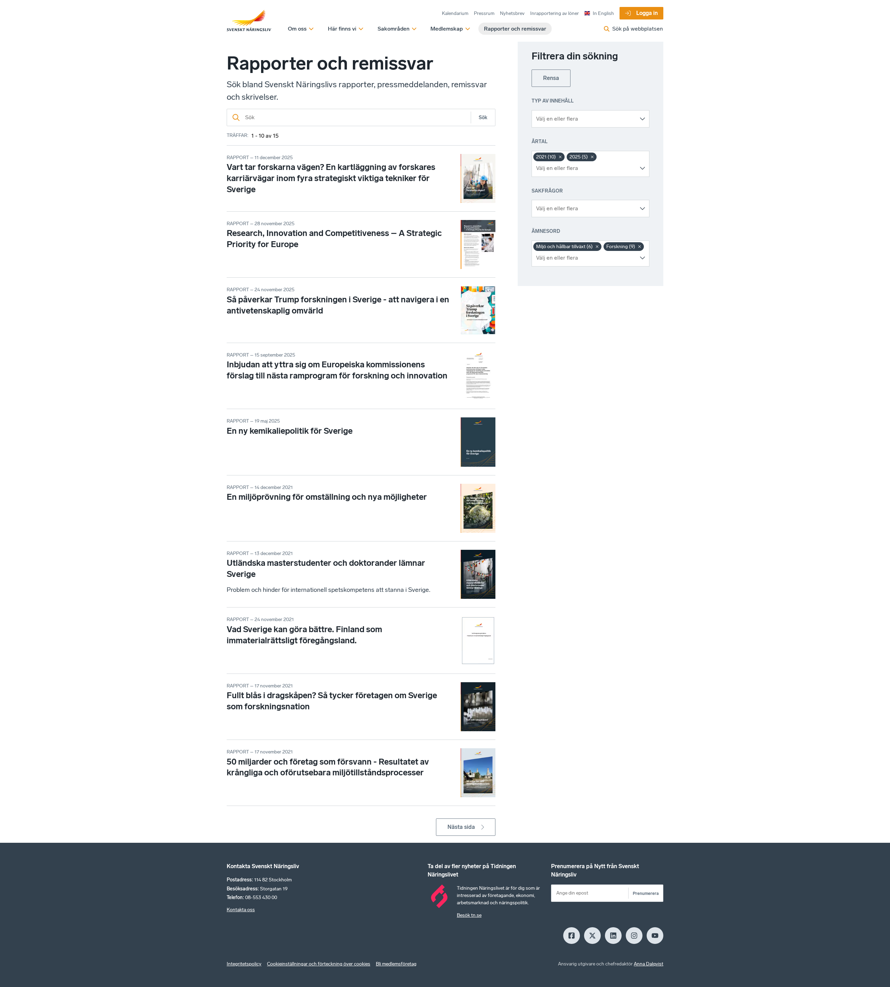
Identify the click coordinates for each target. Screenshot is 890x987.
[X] (592, 935)
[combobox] (585, 119)
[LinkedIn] (613, 935)
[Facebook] (571, 935)
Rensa (551, 78)
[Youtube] (655, 935)
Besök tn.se (469, 915)
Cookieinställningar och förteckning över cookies (318, 964)
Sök (483, 118)
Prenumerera (646, 893)
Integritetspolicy (244, 964)
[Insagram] (634, 935)
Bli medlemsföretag (396, 964)
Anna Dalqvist (648, 964)
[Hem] (249, 21)
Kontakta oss (241, 910)
